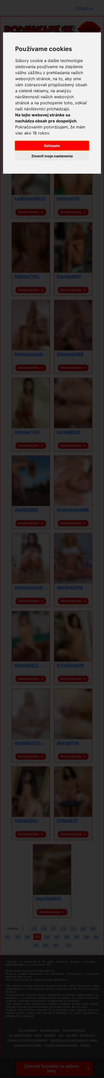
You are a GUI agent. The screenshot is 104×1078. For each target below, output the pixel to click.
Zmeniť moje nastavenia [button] (52, 156)
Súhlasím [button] (52, 146)
